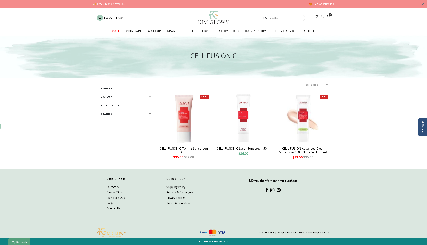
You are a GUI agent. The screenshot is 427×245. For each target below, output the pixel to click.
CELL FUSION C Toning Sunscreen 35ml (184, 150)
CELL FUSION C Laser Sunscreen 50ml (243, 148)
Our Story (113, 187)
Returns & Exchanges (179, 192)
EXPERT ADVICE (285, 31)
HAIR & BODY (255, 31)
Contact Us (113, 208)
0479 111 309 (113, 18)
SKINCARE (134, 31)
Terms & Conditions (178, 203)
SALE (116, 31)
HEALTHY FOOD (227, 31)
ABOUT (309, 31)
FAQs (110, 203)
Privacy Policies (175, 198)
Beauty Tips (114, 192)
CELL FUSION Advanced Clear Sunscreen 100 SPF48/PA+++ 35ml (303, 150)
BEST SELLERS (197, 31)
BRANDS (173, 31)
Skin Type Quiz (116, 198)
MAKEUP (154, 31)
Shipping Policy (175, 187)
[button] (213, 241)
